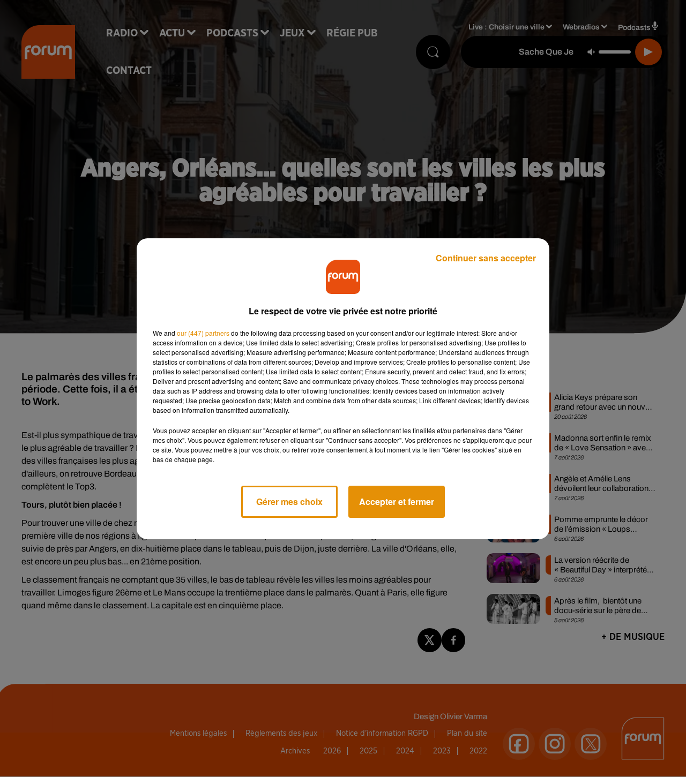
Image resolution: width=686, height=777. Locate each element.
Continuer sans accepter (486, 258)
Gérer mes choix (289, 501)
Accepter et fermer (396, 501)
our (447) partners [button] (203, 332)
